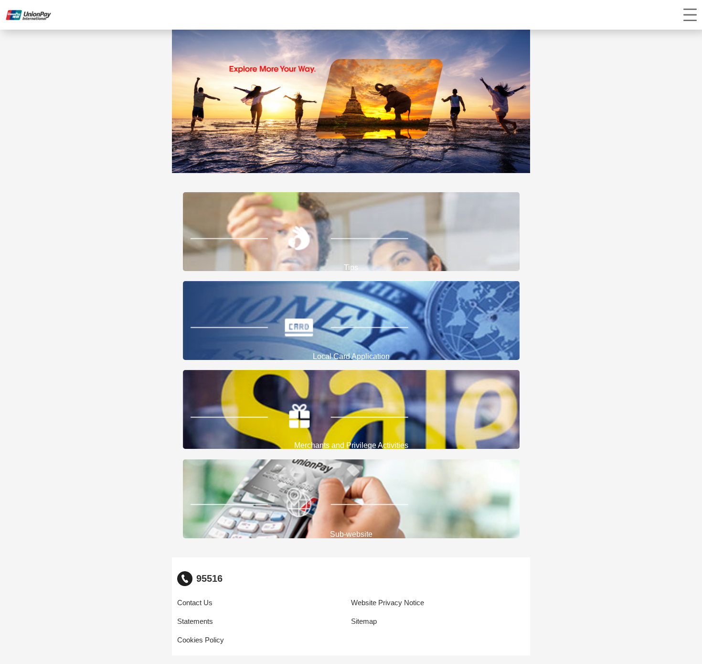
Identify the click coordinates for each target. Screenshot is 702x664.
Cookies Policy (200, 640)
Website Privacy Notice (387, 603)
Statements (195, 621)
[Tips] (351, 232)
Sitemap (364, 621)
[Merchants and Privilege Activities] (351, 409)
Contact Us (195, 603)
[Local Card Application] (351, 320)
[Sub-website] (351, 498)
